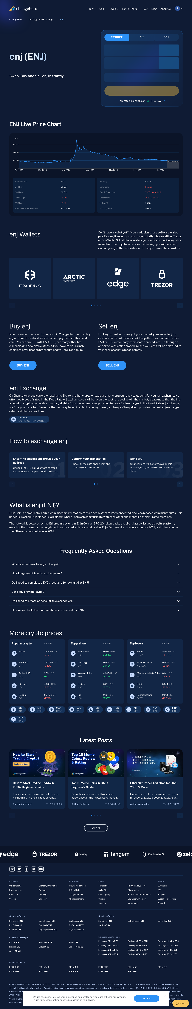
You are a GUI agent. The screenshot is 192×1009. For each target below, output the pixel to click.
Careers (12, 899)
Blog (154, 9)
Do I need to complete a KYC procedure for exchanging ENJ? (50, 582)
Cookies (101, 899)
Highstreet (83, 651)
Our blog (42, 894)
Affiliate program (76, 899)
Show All (96, 828)
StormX (141, 651)
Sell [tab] (166, 37)
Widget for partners (77, 886)
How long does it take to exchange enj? (37, 573)
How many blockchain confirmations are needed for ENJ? (48, 610)
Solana (22, 695)
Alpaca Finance (144, 662)
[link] (61, 19)
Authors (42, 890)
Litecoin (23, 684)
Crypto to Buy (15, 916)
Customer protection (167, 899)
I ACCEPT (147, 998)
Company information (48, 886)
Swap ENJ (23, 417)
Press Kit (162, 903)
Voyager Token (85, 673)
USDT (59, 708)
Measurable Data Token (149, 673)
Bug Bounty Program (137, 899)
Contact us (14, 894)
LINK (174, 708)
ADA (155, 708)
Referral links (74, 890)
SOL (79, 708)
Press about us (15, 890)
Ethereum (24, 662)
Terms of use (103, 886)
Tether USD (25, 673)
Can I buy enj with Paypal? (28, 591)
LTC (98, 708)
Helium (81, 684)
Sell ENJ (112, 365)
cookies (45, 997)
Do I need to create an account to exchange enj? (43, 601)
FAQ (145, 9)
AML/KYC (102, 890)
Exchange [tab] (117, 37)
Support (161, 894)
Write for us (133, 903)
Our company (15, 886)
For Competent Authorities (139, 894)
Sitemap (102, 903)
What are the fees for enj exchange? (35, 564)
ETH (39, 708)
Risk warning (133, 890)
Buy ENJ (23, 365)
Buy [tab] (142, 37)
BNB (20, 717)
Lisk (80, 695)
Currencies (162, 886)
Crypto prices (15, 962)
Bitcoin (22, 651)
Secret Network (145, 695)
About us (165, 9)
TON (116, 708)
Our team (43, 899)
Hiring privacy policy (136, 886)
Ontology (82, 662)
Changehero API (76, 894)
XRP (136, 708)
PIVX (139, 684)
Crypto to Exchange (18, 938)
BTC (20, 708)
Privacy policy (104, 894)
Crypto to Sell (104, 916)
